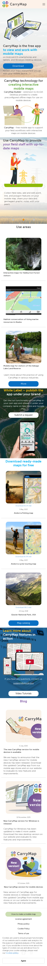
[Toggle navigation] (44, 4)
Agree (23, 961)
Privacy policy (23, 924)
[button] (2, 186)
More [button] (23, 383)
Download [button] (18, 66)
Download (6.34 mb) (23, 557)
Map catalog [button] (23, 623)
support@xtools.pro (23, 683)
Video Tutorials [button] (23, 693)
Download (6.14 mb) (23, 506)
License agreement (23, 919)
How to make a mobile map (23, 914)
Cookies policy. (12, 953)
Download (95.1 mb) (23, 607)
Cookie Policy (24, 928)
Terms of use (23, 933)
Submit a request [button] (23, 415)
